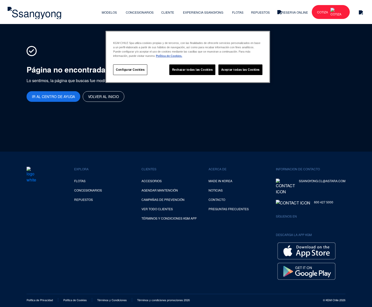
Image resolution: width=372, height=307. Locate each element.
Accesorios (151, 181)
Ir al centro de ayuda (53, 96)
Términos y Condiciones (112, 300)
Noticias (216, 190)
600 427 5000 (323, 202)
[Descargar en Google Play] (306, 270)
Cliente (167, 12)
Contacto (217, 199)
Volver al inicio (103, 96)
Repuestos (260, 12)
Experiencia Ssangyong (203, 12)
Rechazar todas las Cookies (192, 69)
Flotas (237, 12)
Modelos (109, 12)
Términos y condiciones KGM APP (169, 218)
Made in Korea (220, 181)
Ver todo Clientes (157, 209)
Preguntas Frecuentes (229, 209)
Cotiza (322, 12)
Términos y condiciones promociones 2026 (163, 300)
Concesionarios (140, 12)
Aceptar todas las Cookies (240, 69)
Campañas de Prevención (162, 199)
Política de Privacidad (40, 300)
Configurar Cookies (130, 69)
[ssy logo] (31, 175)
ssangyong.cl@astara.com (322, 181)
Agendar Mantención (159, 190)
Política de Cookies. (169, 55)
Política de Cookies (75, 300)
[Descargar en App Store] (306, 250)
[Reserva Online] (292, 12)
